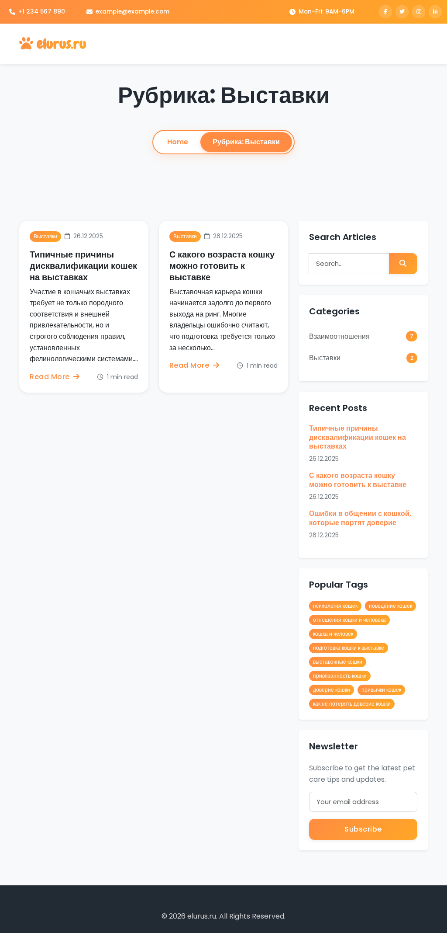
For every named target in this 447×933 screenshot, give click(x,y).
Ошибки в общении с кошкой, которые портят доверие (360, 518)
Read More (51, 377)
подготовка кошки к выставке (348, 647)
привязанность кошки (340, 675)
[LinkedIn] (435, 11)
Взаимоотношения (361, 336)
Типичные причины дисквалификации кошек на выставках (83, 265)
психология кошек (335, 605)
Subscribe (363, 829)
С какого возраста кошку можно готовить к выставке (222, 265)
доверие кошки (331, 689)
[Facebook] (385, 11)
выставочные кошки (337, 661)
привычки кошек (381, 689)
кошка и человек (333, 633)
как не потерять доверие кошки (352, 703)
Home (177, 142)
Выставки (361, 358)
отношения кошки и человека (349, 619)
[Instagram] (418, 11)
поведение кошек (390, 605)
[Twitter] (402, 11)
